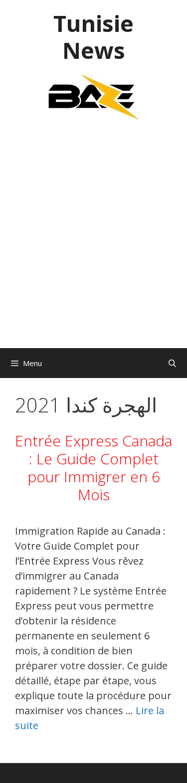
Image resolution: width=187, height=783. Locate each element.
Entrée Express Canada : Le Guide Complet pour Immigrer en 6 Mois (93, 467)
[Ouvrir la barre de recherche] (172, 363)
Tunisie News (93, 36)
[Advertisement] (93, 239)
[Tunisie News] (94, 96)
